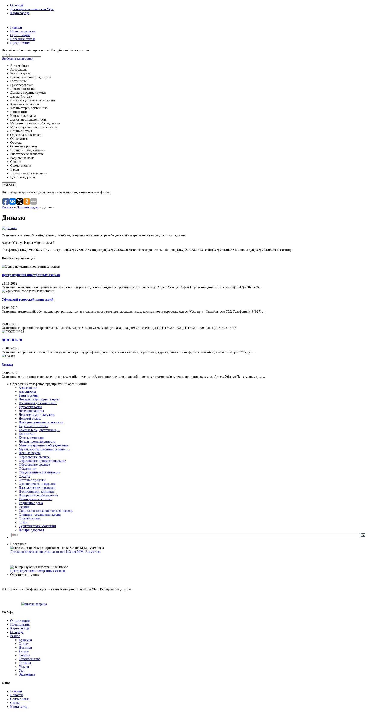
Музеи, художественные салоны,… (44, 449)
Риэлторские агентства (35, 499)
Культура (25, 640)
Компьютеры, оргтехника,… (39, 430)
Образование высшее (34, 457)
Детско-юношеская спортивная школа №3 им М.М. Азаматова (55, 551)
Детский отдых (28, 207)
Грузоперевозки (30, 407)
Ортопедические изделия (37, 484)
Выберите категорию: (17, 58)
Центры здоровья (31, 530)
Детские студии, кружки (36, 414)
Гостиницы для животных (38, 403)
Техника (25, 663)
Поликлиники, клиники (36, 491)
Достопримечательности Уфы (32, 9)
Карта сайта (18, 706)
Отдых (24, 643)
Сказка (7, 364)
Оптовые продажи (32, 480)
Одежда (24, 476)
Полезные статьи (22, 39)
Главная (16, 27)
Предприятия (20, 43)
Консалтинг (27, 434)
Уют (22, 670)
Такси (23, 522)
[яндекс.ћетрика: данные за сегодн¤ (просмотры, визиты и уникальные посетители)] (34, 604)
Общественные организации (39, 472)
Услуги (24, 666)
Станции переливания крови (40, 514)
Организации (20, 35)
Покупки (25, 647)
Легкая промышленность (37, 441)
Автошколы (27, 391)
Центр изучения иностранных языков (31, 275)
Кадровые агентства (33, 426)
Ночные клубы (29, 453)
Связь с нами (19, 699)
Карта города (19, 13)
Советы (24, 655)
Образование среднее (34, 464)
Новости (16, 695)
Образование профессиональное (42, 461)
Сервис (24, 507)
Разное (15, 636)
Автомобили (28, 388)
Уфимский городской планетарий (27, 299)
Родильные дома (31, 503)
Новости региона (22, 31)
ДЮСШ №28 (12, 340)
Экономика (27, 674)
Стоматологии (29, 518)
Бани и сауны (28, 395)
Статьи (15, 703)
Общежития (27, 468)
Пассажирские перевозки (37, 487)
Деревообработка (31, 411)
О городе (16, 5)
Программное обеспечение (38, 495)
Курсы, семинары (31, 437)
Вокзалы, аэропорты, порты (39, 399)
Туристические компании (37, 526)
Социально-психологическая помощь (46, 510)
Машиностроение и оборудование (43, 445)
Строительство (29, 659)
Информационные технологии (41, 422)
